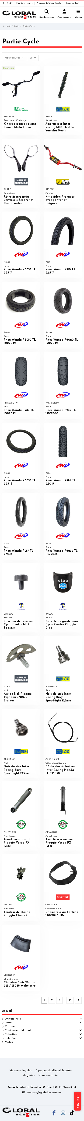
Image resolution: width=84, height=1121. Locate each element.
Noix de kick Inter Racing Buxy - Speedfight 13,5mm (58, 697)
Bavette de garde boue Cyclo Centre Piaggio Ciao (62, 624)
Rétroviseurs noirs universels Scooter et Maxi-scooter (19, 200)
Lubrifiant (11, 1038)
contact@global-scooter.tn (44, 1092)
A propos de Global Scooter (50, 3)
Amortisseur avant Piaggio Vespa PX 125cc (17, 842)
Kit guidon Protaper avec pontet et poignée (60, 200)
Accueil (7, 1011)
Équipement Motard (18, 1030)
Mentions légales (24, 3)
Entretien (11, 1034)
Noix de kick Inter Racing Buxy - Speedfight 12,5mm (16, 770)
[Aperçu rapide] (36, 72)
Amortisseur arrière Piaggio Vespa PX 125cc (59, 842)
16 (70, 1000)
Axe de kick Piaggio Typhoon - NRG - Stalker (18, 697)
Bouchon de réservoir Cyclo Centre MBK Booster (19, 624)
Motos (9, 1042)
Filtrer (78, 1101)
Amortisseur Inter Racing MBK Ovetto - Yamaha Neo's (60, 127)
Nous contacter (73, 3)
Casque (10, 1026)
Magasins (29, 1075)
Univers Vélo (13, 1018)
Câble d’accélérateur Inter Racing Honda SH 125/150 (60, 770)
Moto (8, 1022)
